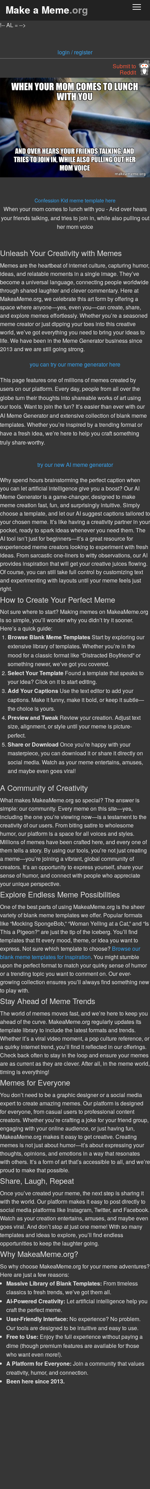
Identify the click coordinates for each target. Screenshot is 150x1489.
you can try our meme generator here (75, 364)
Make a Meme (47, 9)
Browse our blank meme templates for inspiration (70, 952)
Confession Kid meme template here (75, 200)
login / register (75, 52)
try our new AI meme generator (75, 465)
